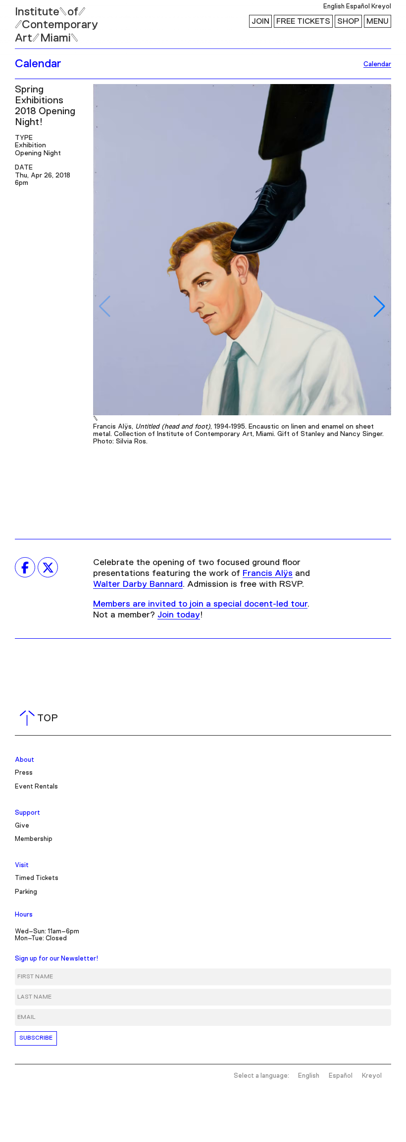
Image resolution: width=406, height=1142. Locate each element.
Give (22, 826)
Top (41, 718)
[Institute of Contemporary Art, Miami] (30, 20)
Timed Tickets (36, 878)
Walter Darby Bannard (138, 584)
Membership (33, 839)
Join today (178, 615)
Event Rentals (36, 787)
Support (27, 813)
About (24, 760)
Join (260, 21)
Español (358, 6)
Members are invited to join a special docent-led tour (200, 604)
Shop (348, 21)
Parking (26, 892)
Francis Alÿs (268, 573)
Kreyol (381, 6)
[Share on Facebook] (25, 567)
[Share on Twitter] (47, 567)
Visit (22, 865)
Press (24, 773)
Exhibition (30, 145)
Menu (377, 21)
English (334, 6)
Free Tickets (303, 21)
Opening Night (38, 153)
